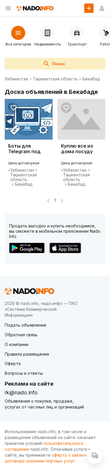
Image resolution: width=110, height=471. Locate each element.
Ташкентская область (55, 79)
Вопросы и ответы (24, 373)
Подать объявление (25, 325)
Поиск (58, 63)
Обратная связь (21, 334)
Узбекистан (16, 79)
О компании (16, 344)
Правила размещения (27, 354)
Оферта (13, 363)
